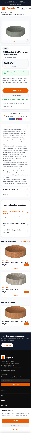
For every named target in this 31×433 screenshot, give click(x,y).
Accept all (16, 420)
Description (7, 126)
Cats (5, 12)
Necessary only (15, 425)
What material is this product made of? (13, 224)
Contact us (7, 345)
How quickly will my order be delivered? (11, 231)
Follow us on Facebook (8, 370)
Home (2, 12)
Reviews (5, 195)
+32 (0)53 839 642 (6, 367)
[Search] (27, 8)
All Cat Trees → (25, 241)
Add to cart (17, 90)
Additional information (10, 189)
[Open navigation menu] (18, 8)
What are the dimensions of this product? (12, 212)
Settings (15, 429)
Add (16, 268)
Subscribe (15, 384)
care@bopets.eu (17, 367)
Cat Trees (9, 12)
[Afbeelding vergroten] (27, 40)
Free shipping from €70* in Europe (16, 1)
